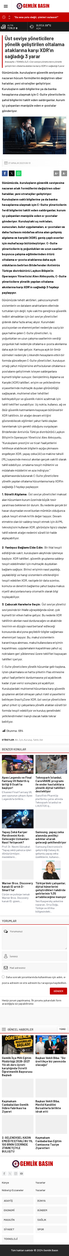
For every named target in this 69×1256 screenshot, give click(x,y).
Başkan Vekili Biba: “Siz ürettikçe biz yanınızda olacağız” (50, 1061)
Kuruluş (28, 739)
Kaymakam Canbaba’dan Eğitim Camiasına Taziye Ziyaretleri (48, 1143)
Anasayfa (9, 61)
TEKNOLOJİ (22, 61)
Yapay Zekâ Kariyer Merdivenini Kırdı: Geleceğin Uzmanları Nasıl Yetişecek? (15, 837)
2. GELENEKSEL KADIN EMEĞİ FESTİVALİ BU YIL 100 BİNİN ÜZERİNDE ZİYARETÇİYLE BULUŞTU (17, 1144)
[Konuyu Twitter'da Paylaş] (12, 173)
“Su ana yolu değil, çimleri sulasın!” (36, 17)
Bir (16, 739)
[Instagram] (15, 1173)
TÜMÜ (62, 1029)
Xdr (41, 739)
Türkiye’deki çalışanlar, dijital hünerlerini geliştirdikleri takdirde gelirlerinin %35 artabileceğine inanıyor (50, 890)
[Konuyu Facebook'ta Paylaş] (5, 173)
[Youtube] (21, 1173)
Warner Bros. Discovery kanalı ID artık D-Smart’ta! (17, 886)
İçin (21, 739)
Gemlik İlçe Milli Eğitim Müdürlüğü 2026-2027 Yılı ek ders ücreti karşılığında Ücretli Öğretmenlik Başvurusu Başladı (17, 1066)
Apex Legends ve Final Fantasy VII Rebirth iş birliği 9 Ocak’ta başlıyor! (17, 782)
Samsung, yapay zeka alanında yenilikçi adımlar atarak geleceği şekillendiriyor (50, 837)
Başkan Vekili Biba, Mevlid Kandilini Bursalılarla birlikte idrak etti (48, 1106)
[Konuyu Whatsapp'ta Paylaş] (18, 173)
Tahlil (36, 739)
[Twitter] (10, 1173)
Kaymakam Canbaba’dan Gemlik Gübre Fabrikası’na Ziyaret (15, 1106)
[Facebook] (4, 1173)
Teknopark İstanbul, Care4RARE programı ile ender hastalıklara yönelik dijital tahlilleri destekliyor (50, 784)
